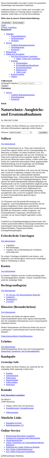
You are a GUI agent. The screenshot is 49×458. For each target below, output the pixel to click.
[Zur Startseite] (9, 27)
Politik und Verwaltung (15, 54)
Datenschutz (11, 378)
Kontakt (9, 373)
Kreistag (14, 61)
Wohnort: (4, 132)
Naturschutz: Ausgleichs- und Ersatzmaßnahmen (20, 351)
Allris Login (21, 72)
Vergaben (15, 41)
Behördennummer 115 (15, 425)
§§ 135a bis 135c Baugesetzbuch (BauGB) (23, 295)
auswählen (43, 133)
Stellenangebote (17, 38)
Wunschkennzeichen (14, 440)
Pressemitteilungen (18, 36)
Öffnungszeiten (12, 412)
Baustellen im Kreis (14, 423)
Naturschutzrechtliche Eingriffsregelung (17, 336)
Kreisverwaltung (17, 74)
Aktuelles (10, 34)
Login (3, 25)
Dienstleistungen (17, 47)
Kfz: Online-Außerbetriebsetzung (19, 449)
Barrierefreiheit (12, 380)
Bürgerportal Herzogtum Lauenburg (20, 436)
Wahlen (14, 77)
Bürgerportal (11, 52)
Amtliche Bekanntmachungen (23, 45)
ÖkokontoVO (11, 299)
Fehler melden (11, 382)
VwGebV (10, 302)
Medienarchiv (21, 70)
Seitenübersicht (12, 376)
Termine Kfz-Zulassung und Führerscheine (23, 438)
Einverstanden (18, 23)
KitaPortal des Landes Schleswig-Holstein (22, 447)
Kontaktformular (20, 408)
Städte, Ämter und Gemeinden (28, 59)
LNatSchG (10, 297)
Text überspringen (8, 144)
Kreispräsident (22, 63)
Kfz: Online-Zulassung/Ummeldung (20, 452)
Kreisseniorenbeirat (23, 68)
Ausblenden (6, 23)
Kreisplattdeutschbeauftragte (27, 65)
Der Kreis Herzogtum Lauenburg (24, 56)
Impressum (10, 384)
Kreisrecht (15, 50)
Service (9, 43)
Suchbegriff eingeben (9, 83)
